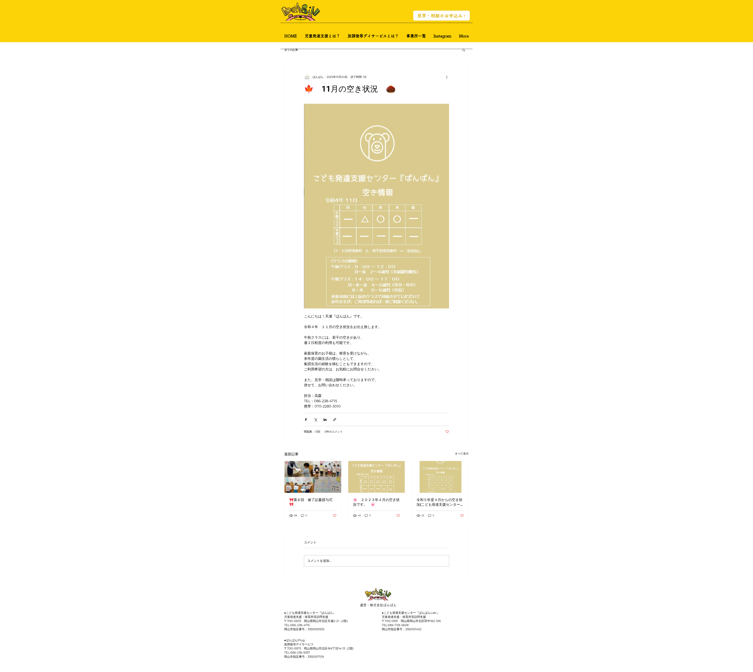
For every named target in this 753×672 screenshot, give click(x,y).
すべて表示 (462, 453)
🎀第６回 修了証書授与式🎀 (310, 502)
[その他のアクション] (446, 77)
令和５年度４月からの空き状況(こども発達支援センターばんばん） (440, 502)
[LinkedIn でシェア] (325, 419)
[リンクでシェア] (334, 419)
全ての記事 (291, 50)
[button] (464, 50)
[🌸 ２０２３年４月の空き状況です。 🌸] (376, 477)
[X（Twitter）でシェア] (315, 419)
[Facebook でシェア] (306, 419)
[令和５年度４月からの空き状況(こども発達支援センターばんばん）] (440, 477)
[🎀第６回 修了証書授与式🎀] (313, 477)
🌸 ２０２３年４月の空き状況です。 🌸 (376, 502)
